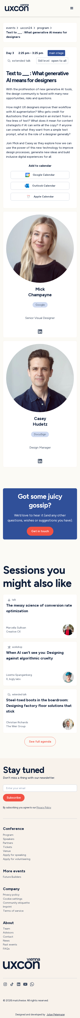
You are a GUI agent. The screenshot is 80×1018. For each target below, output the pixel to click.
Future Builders (12, 876)
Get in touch (40, 531)
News (6, 940)
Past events (10, 944)
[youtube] (25, 984)
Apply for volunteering (16, 859)
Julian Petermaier (56, 1014)
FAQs (6, 948)
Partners (8, 843)
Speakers (8, 839)
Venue (7, 851)
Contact (8, 936)
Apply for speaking (14, 855)
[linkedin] (18, 984)
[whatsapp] (32, 984)
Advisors (8, 932)
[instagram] (5, 984)
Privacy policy (11, 894)
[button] (72, 8)
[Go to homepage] (16, 8)
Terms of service (13, 910)
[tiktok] (12, 984)
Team (6, 928)
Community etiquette (16, 902)
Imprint (7, 906)
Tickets (7, 847)
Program (8, 834)
